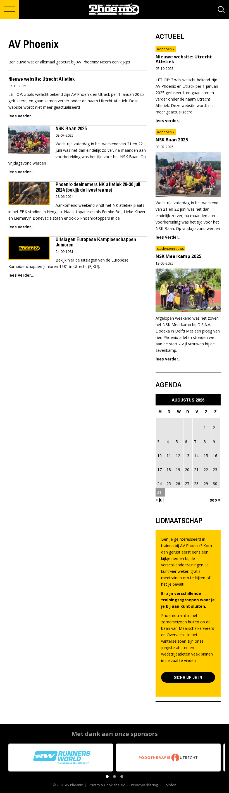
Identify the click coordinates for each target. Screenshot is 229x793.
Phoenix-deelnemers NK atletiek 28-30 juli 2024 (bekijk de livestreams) (98, 187)
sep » (215, 500)
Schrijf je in (188, 677)
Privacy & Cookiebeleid (107, 785)
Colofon (169, 785)
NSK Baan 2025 (71, 128)
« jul (160, 500)
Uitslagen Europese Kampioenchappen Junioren (96, 242)
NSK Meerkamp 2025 (178, 256)
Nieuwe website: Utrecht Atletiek (41, 78)
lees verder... (21, 115)
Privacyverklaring (144, 785)
